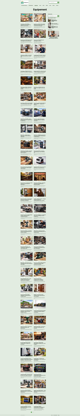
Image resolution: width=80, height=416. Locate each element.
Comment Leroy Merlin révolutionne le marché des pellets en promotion (26, 25)
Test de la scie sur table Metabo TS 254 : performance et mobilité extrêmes (26, 215)
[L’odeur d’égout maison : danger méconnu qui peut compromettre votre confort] (40, 192)
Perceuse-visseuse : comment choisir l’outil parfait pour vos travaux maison (26, 231)
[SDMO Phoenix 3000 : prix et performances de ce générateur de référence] (27, 112)
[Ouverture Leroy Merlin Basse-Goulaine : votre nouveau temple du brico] (27, 304)
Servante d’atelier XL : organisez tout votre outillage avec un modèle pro (40, 215)
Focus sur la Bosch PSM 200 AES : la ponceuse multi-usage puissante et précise (39, 263)
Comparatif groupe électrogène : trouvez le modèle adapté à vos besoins (40, 311)
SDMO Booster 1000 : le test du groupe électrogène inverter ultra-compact (26, 151)
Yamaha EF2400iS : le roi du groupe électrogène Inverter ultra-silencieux (26, 407)
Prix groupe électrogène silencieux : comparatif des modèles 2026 (26, 295)
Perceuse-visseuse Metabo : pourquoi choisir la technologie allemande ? (26, 391)
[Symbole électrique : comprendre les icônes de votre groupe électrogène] (40, 368)
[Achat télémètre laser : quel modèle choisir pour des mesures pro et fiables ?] (27, 272)
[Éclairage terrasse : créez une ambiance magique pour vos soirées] (27, 80)
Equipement (22, 22)
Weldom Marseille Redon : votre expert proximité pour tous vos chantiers (40, 391)
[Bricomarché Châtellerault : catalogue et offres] (40, 33)
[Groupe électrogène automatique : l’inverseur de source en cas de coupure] (40, 400)
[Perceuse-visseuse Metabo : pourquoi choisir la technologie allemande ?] (27, 384)
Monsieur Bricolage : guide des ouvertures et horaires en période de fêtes (39, 183)
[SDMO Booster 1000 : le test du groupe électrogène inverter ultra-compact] (27, 144)
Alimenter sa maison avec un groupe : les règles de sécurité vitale (39, 88)
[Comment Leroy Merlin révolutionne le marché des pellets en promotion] (27, 17)
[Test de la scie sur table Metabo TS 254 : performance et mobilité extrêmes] (27, 208)
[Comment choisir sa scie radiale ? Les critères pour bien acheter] (27, 96)
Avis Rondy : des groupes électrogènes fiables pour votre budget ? (40, 343)
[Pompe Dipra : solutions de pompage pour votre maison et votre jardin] (40, 352)
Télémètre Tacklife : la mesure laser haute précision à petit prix (26, 56)
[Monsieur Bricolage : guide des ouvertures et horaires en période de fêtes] (40, 176)
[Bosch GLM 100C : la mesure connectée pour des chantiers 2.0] (40, 144)
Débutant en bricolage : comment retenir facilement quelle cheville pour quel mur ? (53, 38)
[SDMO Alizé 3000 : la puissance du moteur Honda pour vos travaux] (40, 320)
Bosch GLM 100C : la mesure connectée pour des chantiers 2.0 (39, 151)
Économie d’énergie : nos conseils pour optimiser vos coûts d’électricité (26, 247)
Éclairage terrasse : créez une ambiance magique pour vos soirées (26, 88)
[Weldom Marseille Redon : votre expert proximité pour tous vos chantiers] (40, 384)
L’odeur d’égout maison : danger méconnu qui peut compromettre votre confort (40, 199)
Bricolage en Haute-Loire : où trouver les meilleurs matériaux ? (26, 72)
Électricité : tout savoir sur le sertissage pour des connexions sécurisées (26, 263)
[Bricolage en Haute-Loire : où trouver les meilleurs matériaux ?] (27, 64)
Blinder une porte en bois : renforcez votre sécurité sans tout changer (39, 295)
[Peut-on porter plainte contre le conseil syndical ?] (49, 23)
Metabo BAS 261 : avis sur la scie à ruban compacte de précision (40, 71)
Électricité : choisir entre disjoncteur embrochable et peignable (26, 135)
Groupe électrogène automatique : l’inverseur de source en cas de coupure (39, 407)
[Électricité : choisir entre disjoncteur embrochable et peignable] (27, 128)
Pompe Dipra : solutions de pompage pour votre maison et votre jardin (39, 359)
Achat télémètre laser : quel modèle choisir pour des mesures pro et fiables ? (26, 279)
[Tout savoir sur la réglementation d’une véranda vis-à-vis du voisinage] (49, 20)
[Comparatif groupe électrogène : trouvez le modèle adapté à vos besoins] (40, 304)
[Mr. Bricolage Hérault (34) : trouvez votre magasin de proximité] (27, 336)
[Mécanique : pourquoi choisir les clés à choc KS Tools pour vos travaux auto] (40, 224)
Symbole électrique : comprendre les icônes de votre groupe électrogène (40, 375)
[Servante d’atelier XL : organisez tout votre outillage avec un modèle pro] (40, 208)
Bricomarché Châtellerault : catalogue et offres (39, 40)
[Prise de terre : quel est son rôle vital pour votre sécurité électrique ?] (27, 176)
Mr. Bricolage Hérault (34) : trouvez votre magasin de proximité (26, 343)
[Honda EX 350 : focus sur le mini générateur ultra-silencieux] (40, 160)
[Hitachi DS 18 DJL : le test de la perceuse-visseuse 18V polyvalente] (27, 320)
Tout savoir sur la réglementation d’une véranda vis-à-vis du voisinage (54, 21)
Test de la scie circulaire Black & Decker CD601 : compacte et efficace (40, 104)
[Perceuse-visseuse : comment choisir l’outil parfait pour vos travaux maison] (27, 224)
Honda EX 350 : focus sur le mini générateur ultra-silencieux (40, 167)
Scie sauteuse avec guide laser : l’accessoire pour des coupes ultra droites (26, 167)
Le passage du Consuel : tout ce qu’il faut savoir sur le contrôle (39, 55)
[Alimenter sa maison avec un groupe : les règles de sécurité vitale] (40, 80)
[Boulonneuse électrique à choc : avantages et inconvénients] (27, 33)
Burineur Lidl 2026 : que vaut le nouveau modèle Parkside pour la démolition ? (40, 135)
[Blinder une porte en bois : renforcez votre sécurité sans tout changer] (40, 288)
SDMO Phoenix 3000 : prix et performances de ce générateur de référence (26, 120)
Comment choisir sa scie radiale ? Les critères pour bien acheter (26, 103)
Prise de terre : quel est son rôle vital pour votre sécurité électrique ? (26, 183)
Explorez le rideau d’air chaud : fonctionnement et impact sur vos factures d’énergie (39, 25)
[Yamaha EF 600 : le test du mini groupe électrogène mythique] (27, 368)
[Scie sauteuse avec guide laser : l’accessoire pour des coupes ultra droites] (27, 160)
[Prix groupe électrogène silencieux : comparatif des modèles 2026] (27, 288)
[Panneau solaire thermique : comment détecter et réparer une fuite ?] (40, 112)
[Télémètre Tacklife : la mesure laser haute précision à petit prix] (27, 49)
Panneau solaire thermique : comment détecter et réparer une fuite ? (39, 120)
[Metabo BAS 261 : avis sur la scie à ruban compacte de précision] (40, 64)
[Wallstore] (24, 2)
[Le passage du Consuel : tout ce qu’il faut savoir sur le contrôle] (40, 49)
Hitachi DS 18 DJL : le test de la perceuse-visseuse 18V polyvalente (26, 327)
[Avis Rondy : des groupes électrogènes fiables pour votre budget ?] (40, 336)
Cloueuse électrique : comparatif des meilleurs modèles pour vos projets (38, 279)
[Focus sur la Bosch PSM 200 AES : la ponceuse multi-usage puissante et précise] (40, 256)
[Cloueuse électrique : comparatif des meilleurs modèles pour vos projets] (40, 272)
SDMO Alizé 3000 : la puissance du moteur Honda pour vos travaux (39, 327)
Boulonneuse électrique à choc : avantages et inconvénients (26, 40)
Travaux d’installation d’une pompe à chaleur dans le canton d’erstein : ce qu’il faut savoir (27, 359)
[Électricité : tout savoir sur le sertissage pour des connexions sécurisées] (27, 256)
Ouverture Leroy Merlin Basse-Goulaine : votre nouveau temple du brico (26, 311)
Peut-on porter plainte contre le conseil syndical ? (55, 23)
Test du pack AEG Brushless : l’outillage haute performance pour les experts (39, 247)
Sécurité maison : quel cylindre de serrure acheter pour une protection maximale (26, 199)
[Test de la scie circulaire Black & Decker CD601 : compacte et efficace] (40, 96)
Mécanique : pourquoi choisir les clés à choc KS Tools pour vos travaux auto (40, 231)
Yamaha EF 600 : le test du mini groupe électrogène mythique (26, 375)
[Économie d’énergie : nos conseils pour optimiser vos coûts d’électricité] (27, 240)
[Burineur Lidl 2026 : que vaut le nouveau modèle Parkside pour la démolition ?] (40, 128)
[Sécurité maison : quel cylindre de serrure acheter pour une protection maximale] (27, 192)
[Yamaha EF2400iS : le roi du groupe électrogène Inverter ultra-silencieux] (27, 400)
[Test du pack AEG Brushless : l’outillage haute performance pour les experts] (40, 240)
